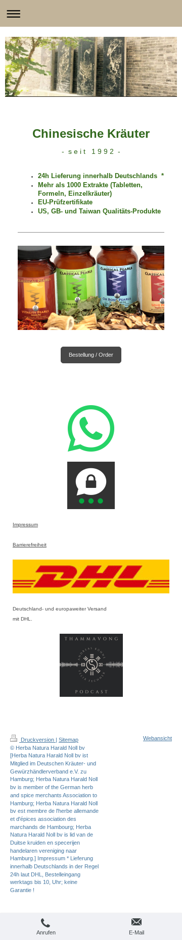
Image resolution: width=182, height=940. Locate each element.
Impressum (25, 524)
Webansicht (157, 738)
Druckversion (37, 740)
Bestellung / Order (91, 355)
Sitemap (68, 740)
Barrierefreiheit (30, 544)
